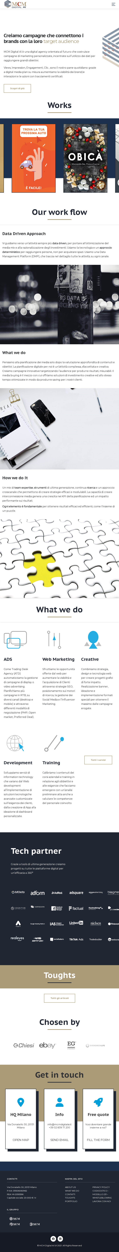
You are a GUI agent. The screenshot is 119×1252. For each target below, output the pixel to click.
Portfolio (71, 1201)
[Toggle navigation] (113, 4)
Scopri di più (17, 88)
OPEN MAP (21, 1140)
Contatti (70, 1194)
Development (18, 762)
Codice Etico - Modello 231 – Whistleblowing (102, 1194)
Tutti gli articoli (60, 998)
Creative (90, 659)
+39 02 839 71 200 (59, 1127)
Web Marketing (58, 659)
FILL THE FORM (98, 1140)
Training (51, 762)
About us (70, 1187)
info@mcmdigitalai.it (59, 1124)
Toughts (70, 1197)
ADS (8, 659)
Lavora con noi (102, 1201)
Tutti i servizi (98, 759)
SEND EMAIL (60, 1140)
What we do (72, 1190)
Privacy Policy (101, 1187)
